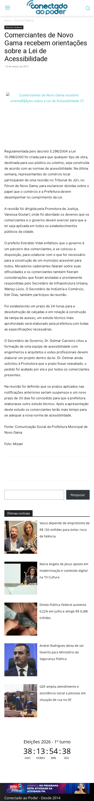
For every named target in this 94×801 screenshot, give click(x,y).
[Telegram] (39, 76)
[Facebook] (18, 76)
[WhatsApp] (8, 76)
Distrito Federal (24, 20)
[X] (28, 76)
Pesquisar (78, 495)
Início (7, 20)
